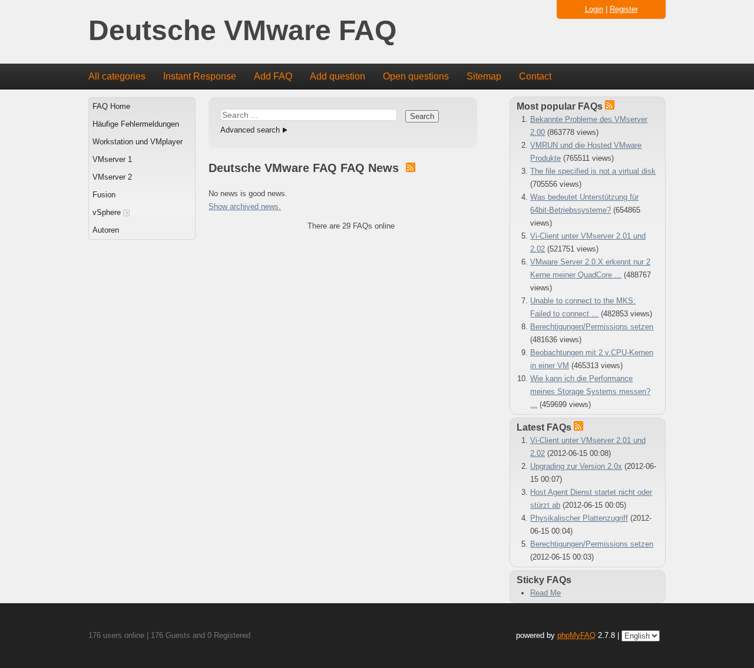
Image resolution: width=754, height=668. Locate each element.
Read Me (545, 592)
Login (594, 9)
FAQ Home (111, 106)
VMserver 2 (112, 177)
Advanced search (250, 129)
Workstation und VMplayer (137, 141)
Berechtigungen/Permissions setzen (591, 326)
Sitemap (484, 76)
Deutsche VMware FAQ (242, 30)
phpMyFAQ (576, 635)
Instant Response (199, 76)
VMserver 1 (112, 159)
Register (624, 9)
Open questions (416, 76)
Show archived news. (245, 206)
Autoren (105, 230)
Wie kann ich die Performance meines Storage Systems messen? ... (590, 391)
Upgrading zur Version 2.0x (576, 466)
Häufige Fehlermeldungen (135, 124)
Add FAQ (273, 76)
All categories (116, 76)
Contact (535, 76)
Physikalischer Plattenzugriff (579, 518)
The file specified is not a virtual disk (593, 171)
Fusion (103, 194)
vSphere (107, 212)
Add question (337, 76)
